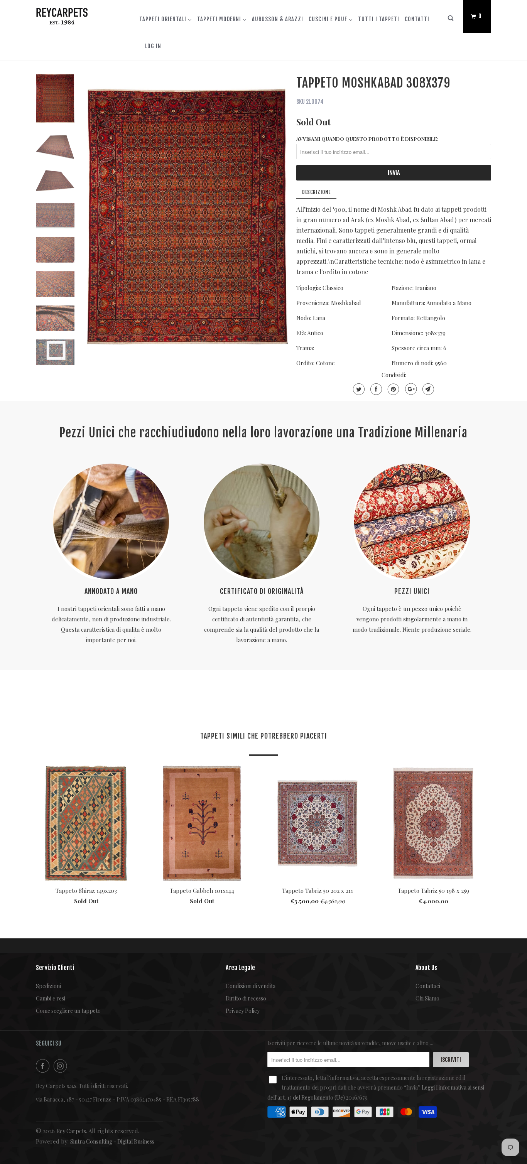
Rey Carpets (71, 1131)
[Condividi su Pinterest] (392, 389)
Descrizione (316, 192)
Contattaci (428, 986)
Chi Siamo (427, 998)
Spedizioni (48, 986)
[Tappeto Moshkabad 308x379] (187, 217)
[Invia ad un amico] (427, 389)
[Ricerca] (451, 20)
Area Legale (240, 968)
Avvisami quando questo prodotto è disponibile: (367, 138)
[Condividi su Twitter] (358, 389)
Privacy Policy (243, 1010)
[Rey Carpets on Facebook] (44, 1066)
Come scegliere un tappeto (68, 1010)
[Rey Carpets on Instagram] (62, 1066)
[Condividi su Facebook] (375, 389)
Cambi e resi (50, 998)
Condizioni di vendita (250, 986)
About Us (426, 968)
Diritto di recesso (246, 998)
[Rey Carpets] (75, 14)
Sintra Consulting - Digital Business (112, 1141)
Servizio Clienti (55, 968)
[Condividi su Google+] (410, 389)
